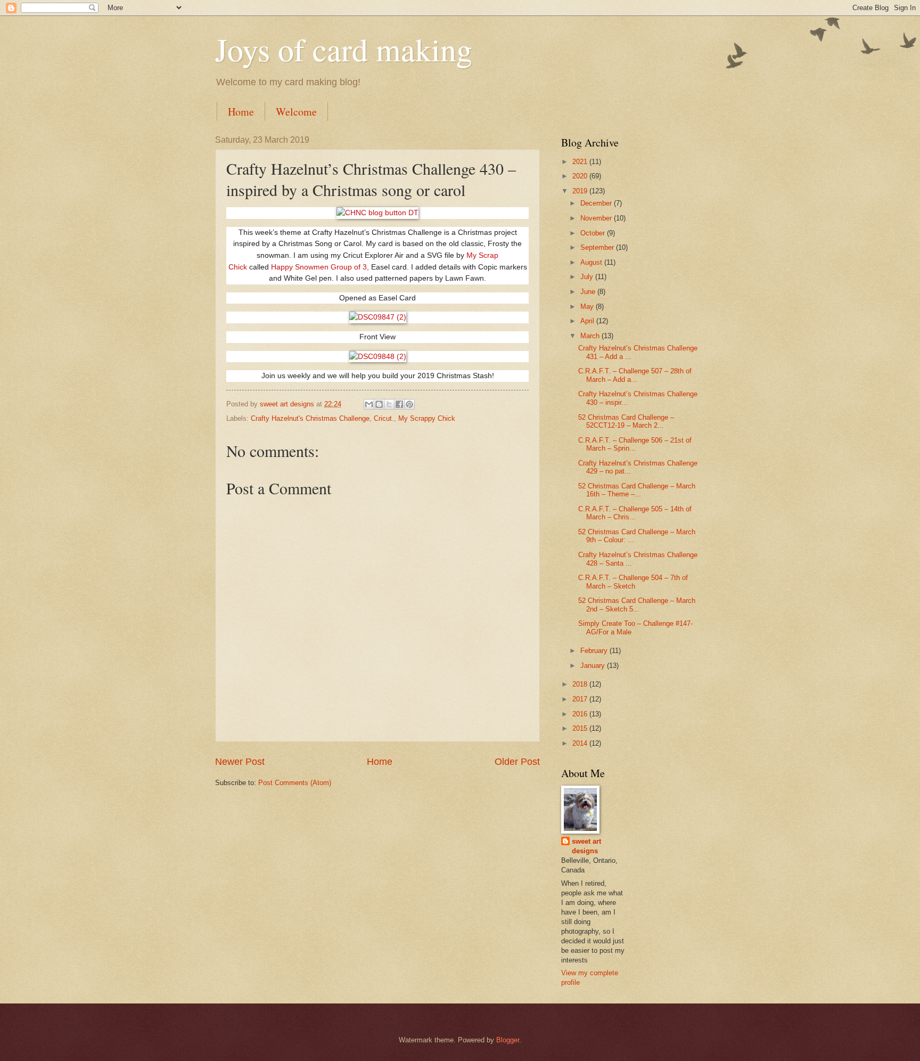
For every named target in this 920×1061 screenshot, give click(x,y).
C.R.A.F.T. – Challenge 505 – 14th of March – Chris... (635, 513)
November (597, 218)
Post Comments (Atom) (294, 783)
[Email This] (369, 404)
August (592, 262)
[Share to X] (389, 404)
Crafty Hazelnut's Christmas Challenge (310, 418)
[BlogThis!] (379, 404)
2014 (580, 743)
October (593, 233)
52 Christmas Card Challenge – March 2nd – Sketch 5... (636, 605)
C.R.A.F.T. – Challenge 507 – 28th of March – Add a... (635, 375)
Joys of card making (343, 49)
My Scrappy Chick (426, 418)
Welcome (296, 111)
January (593, 666)
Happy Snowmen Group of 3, (321, 267)
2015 (580, 728)
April (588, 321)
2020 (580, 176)
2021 (580, 162)
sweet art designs (586, 846)
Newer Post (240, 761)
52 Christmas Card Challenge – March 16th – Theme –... (636, 490)
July (587, 277)
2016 (580, 714)
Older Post (517, 761)
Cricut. (384, 418)
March (591, 336)
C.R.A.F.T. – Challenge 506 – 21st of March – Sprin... (635, 444)
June (588, 292)
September (598, 247)
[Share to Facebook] (399, 404)
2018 (580, 684)
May (588, 307)
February (595, 651)
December (597, 203)
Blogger (507, 1040)
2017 (580, 699)
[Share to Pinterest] (409, 404)
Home (241, 111)
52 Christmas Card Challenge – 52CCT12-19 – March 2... (626, 421)
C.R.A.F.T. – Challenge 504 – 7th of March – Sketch (633, 582)
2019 (580, 191)
